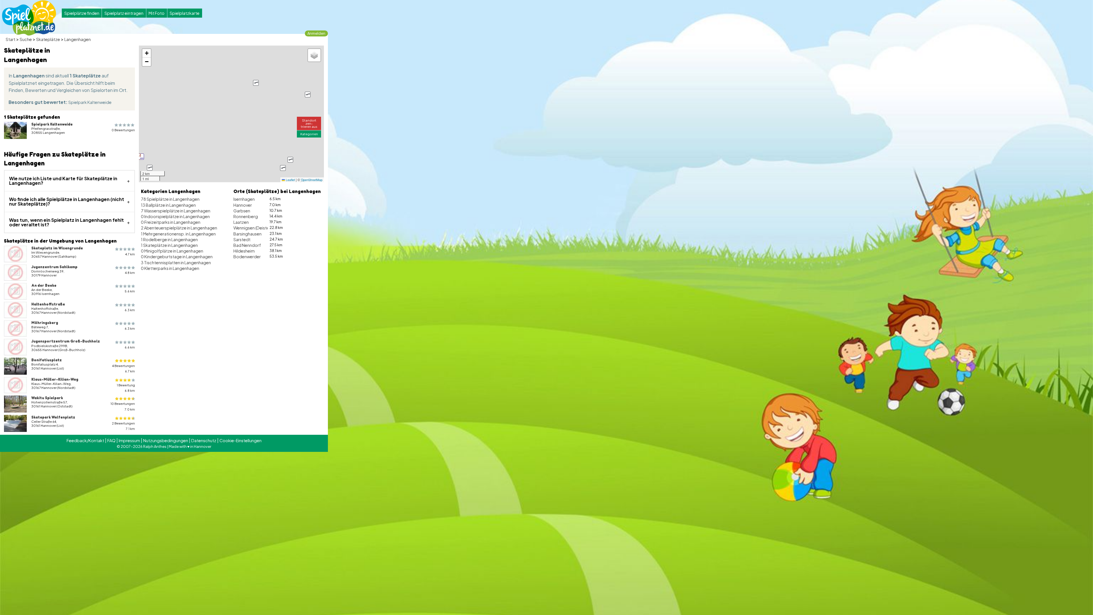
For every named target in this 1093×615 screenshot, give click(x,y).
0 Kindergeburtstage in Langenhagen (177, 256)
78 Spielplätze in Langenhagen (170, 199)
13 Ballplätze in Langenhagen (168, 205)
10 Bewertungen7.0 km (122, 406)
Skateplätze (48, 39)
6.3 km (130, 310)
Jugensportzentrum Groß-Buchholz (65, 341)
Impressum (129, 440)
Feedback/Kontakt (85, 440)
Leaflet (290, 180)
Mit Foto (157, 13)
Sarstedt (241, 239)
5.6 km (130, 291)
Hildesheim (244, 250)
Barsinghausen (247, 233)
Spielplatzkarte (185, 13)
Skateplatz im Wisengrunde (57, 248)
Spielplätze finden (81, 13)
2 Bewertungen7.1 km (123, 425)
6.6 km (130, 347)
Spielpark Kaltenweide (90, 102)
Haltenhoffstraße (48, 304)
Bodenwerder (247, 256)
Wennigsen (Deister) (252, 227)
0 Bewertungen (123, 130)
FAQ (111, 440)
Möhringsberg (44, 322)
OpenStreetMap (311, 180)
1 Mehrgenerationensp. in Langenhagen (178, 233)
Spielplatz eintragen (123, 13)
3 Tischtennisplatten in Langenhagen (176, 262)
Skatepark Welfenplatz (53, 417)
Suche (26, 39)
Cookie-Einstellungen (240, 440)
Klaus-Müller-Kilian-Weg (54, 379)
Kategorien (309, 134)
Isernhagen (244, 199)
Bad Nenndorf (247, 245)
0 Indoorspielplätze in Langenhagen (175, 216)
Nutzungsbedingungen (165, 440)
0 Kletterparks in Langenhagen (170, 268)
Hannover (242, 205)
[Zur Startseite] (29, 18)
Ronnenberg (245, 216)
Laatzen (241, 222)
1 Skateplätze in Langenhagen (169, 245)
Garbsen (241, 210)
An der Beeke (43, 285)
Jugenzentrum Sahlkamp (54, 267)
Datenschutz (203, 440)
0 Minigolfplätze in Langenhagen (172, 250)
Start (10, 39)
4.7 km (130, 254)
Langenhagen (77, 39)
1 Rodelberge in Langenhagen (169, 239)
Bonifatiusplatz (46, 360)
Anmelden (316, 33)
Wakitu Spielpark (47, 397)
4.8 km (130, 272)
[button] (141, 156)
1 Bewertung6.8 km (126, 387)
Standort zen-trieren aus (309, 123)
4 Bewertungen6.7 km (123, 368)
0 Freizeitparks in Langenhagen (170, 222)
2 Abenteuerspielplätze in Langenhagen (179, 227)
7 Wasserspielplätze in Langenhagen (175, 210)
